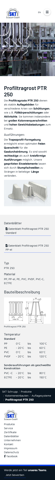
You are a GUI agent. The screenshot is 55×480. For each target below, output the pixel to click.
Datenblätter (11, 436)
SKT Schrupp (10, 391)
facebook (12, 456)
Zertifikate (10, 432)
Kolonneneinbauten (16, 395)
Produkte (26, 391)
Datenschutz (11, 452)
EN (39, 12)
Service (8, 428)
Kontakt (8, 444)
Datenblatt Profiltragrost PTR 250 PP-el (27, 247)
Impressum (10, 448)
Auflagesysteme (41, 395)
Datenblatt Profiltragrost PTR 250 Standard (27, 230)
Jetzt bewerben (15, 474)
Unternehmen (12, 440)
